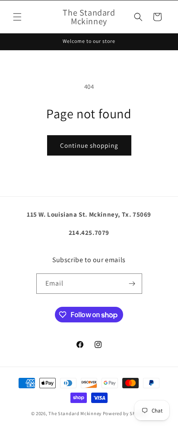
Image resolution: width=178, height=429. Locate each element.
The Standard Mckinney (75, 413)
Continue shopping (89, 145)
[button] (17, 16)
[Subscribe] (132, 283)
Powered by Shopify (125, 413)
